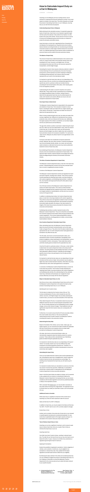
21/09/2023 (42, 12)
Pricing (3, 17)
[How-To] (13, 488)
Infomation (4, 22)
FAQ (3, 15)
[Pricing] (9, 488)
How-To (4, 20)
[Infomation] (16, 488)
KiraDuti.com (53, 384)
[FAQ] (6, 488)
